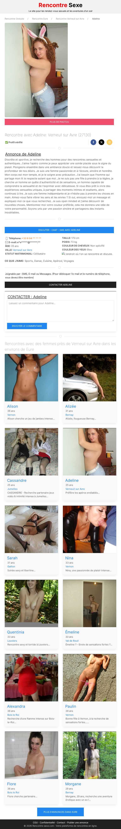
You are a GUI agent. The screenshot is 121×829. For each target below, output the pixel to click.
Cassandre (16, 480)
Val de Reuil (72, 640)
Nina (69, 558)
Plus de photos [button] (59, 122)
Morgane (73, 784)
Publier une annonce (77, 822)
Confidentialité (47, 822)
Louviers (12, 640)
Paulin (70, 706)
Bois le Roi (13, 714)
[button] (93, 142)
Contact (61, 822)
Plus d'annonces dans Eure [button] (60, 812)
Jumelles (12, 488)
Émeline (72, 632)
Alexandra (16, 706)
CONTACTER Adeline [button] (60, 284)
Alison (12, 406)
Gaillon (11, 566)
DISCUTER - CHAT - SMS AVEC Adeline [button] (59, 230)
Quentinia (15, 632)
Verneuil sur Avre (22, 249)
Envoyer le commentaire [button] (27, 326)
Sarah (12, 558)
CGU (35, 822)
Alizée (70, 406)
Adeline (72, 480)
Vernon (11, 414)
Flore (11, 784)
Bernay (69, 414)
